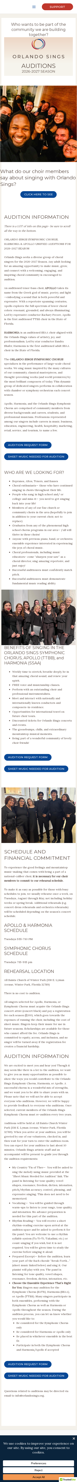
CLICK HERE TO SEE (38, 194)
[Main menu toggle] (34, 7)
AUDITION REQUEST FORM (28, 444)
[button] (57, 6)
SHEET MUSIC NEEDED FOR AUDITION (36, 456)
